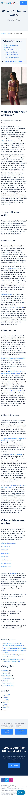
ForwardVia (13, 573)
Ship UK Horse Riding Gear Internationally (14, 648)
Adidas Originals (6, 294)
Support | (9, 788)
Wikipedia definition (7, 141)
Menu (23, 3)
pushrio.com (5, 553)
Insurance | (21, 788)
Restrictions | (19, 787)
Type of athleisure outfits (12, 50)
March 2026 (5, 707)
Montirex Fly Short (17, 391)
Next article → (21, 731)
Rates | (25, 787)
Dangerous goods (7, 685)
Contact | (4, 788)
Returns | (15, 788)
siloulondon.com (6, 560)
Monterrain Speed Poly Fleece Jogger (13, 358)
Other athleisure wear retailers (13, 61)
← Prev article (7, 731)
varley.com (4, 556)
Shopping (5, 670)
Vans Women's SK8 (17, 307)
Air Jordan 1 (13, 268)
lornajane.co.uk (6, 563)
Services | (12, 787)
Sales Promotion (7, 683)
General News (6, 675)
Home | (3, 787)
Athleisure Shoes (11, 52)
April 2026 (5, 705)
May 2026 (5, 702)
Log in (16, 3)
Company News (7, 678)
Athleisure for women (13, 57)
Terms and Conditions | (7, 790)
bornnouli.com (6, 546)
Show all (3, 710)
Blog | (7, 787)
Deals (4, 680)
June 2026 (5, 700)
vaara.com (4, 550)
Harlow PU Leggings (15, 454)
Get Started (14, 765)
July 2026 (5, 697)
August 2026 (6, 695)
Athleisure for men (12, 55)
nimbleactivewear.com (8, 543)
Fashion (4, 673)
